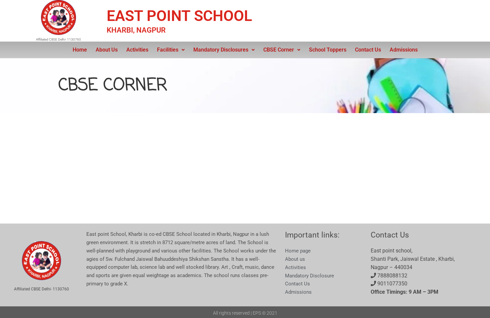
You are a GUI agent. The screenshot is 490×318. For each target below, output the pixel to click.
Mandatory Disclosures (220, 50)
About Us (107, 50)
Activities (137, 50)
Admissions (404, 50)
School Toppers (327, 50)
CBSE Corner (278, 50)
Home (80, 50)
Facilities (167, 50)
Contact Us (368, 50)
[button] (171, 50)
